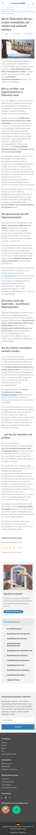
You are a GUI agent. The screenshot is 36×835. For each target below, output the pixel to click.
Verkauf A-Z (5, 779)
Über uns (4, 742)
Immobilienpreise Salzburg (17, 655)
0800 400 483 (6, 766)
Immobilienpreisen (9, 276)
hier (20, 526)
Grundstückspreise (14, 629)
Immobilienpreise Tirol (15, 665)
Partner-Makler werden (9, 754)
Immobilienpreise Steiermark (18, 660)
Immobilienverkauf (13, 612)
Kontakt (4, 745)
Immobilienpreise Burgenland (18, 634)
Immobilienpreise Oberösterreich (19, 650)
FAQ (3, 751)
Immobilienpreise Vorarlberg (18, 670)
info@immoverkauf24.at (9, 769)
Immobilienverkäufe (9, 395)
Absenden (18, 727)
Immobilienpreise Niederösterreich (13, 644)
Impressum (22, 832)
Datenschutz (14, 832)
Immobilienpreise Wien (16, 675)
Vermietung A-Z (6, 785)
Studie (11, 101)
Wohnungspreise (20, 315)
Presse (4, 748)
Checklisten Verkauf (8, 782)
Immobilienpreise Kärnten (17, 638)
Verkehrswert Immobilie (9, 788)
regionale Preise (13, 680)
